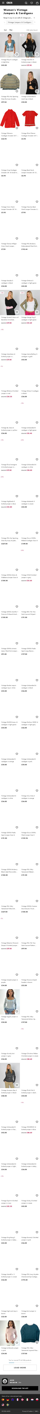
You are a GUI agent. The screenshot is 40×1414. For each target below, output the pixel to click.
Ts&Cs (36, 1411)
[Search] (26, 3)
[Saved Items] (31, 3)
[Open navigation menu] (3, 3)
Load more (20, 1367)
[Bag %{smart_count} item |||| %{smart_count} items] (37, 3)
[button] (3, 1399)
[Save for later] (16, 54)
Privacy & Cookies (27, 1411)
